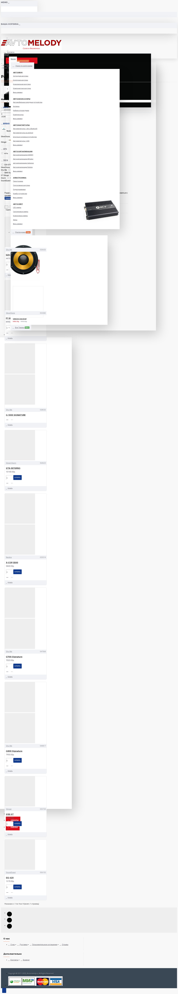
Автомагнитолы (21, 125)
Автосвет (18, 204)
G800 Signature (14, 751)
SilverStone (10, 313)
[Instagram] (9, 926)
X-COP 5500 (12, 562)
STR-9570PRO (13, 468)
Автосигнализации (22, 151)
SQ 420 (10, 878)
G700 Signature (14, 657)
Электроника (19, 178)
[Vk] (9, 920)
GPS (5, 149)
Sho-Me (9, 250)
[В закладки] (10, 321)
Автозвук (18, 72)
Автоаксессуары (21, 99)
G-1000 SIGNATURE (16, 415)
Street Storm (11, 463)
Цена (5, 107)
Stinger (9, 809)
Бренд (6, 123)
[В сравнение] (18, 321)
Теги (5, 160)
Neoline (9, 557)
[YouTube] (9, 914)
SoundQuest (11, 872)
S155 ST (10, 814)
